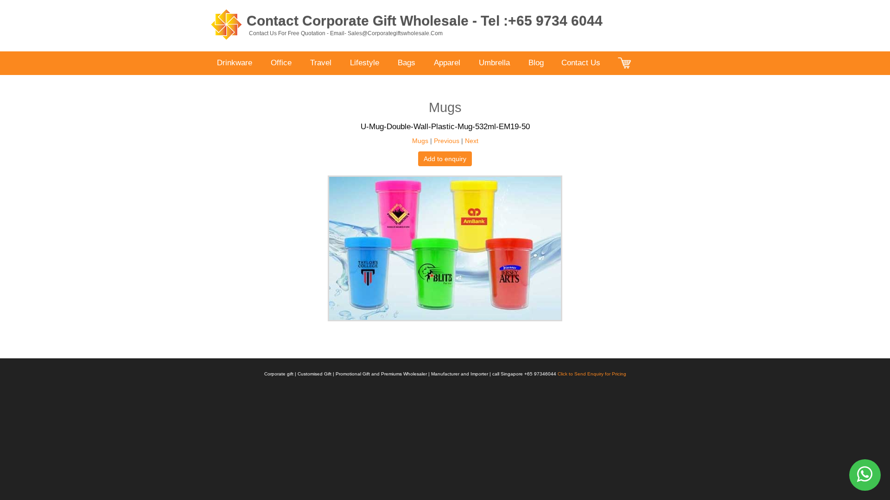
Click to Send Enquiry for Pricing (592, 373)
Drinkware (234, 62)
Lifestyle (364, 62)
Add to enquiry (445, 158)
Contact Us (580, 62)
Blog (536, 62)
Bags (406, 62)
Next (471, 140)
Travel (320, 62)
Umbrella (494, 62)
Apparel (447, 62)
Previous (446, 140)
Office (281, 62)
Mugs (420, 140)
